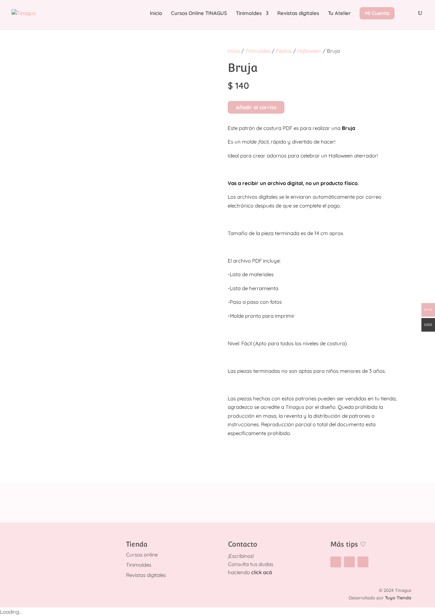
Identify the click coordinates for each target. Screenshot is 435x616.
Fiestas (284, 51)
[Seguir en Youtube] (363, 561)
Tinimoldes (249, 13)
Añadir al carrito (256, 107)
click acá (261, 572)
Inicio (156, 13)
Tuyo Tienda (398, 597)
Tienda (136, 544)
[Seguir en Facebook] (349, 561)
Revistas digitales (298, 13)
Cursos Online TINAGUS (199, 13)
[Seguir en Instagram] (335, 561)
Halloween (309, 51)
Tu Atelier (339, 13)
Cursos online (142, 554)
